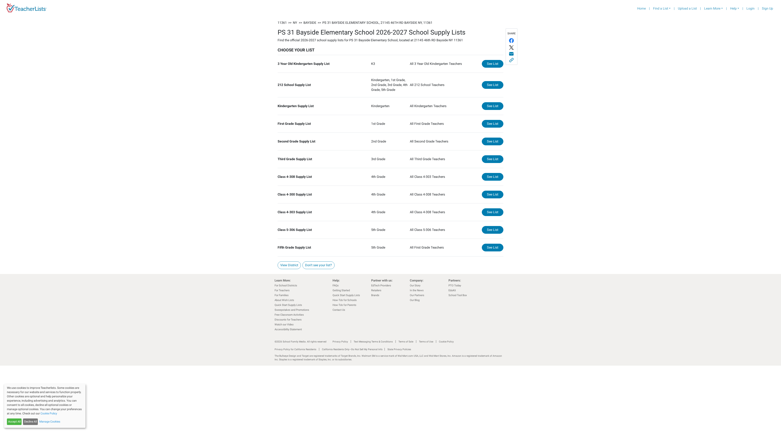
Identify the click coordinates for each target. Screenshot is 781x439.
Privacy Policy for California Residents (295, 349)
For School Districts (286, 285)
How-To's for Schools (345, 300)
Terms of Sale (405, 341)
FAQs (336, 285)
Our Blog (415, 300)
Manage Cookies (49, 421)
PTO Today (454, 285)
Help (733, 8)
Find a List (660, 8)
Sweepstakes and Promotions (292, 309)
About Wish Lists (284, 300)
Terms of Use (426, 341)
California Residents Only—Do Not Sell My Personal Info (352, 349)
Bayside (309, 23)
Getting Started (341, 290)
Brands (375, 295)
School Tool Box (457, 295)
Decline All (30, 421)
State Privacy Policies (399, 349)
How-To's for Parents (344, 304)
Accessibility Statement (288, 329)
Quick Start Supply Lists (288, 304)
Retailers (376, 290)
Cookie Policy (446, 341)
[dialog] (44, 406)
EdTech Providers (381, 285)
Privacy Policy (340, 341)
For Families (282, 295)
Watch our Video (284, 324)
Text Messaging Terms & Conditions (373, 341)
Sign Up (767, 8)
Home (641, 8)
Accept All (14, 421)
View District (289, 265)
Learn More (712, 8)
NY (295, 23)
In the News (417, 290)
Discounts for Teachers (288, 319)
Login (750, 8)
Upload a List (687, 8)
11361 (282, 23)
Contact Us (339, 309)
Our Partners (417, 295)
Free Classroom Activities (289, 314)
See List (495, 64)
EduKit (452, 290)
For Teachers (282, 290)
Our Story (415, 285)
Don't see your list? (318, 265)
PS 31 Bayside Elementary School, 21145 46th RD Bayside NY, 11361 (377, 23)
